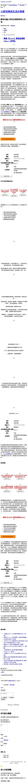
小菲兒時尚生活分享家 (12, 11)
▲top (2, 687)
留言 (13, 680)
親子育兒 (12, 684)
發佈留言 (3, 699)
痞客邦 (10, 680)
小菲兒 (2, 672)
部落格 (5, 30)
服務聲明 (16, 763)
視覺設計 (12, 25)
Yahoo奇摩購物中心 (6, 111)
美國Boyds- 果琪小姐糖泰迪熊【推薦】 (14, 644)
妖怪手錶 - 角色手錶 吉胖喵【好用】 (13, 664)
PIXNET (7, 761)
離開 (9, 781)
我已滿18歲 (3, 781)
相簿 (5, 28)
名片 (5, 32)
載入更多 (3, 690)
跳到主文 (3, 15)
